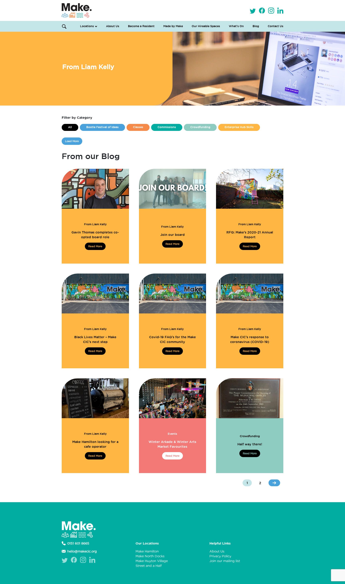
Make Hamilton (147, 551)
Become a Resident (141, 26)
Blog (256, 26)
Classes (138, 127)
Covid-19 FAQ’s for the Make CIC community (172, 339)
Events (172, 433)
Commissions (167, 127)
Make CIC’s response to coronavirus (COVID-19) (249, 339)
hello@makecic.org (82, 551)
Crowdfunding (200, 127)
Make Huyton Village (152, 561)
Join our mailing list (224, 561)
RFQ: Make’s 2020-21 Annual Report (249, 234)
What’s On (236, 26)
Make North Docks (150, 556)
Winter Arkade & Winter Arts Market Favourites (172, 444)
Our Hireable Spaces (206, 26)
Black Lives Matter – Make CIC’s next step (95, 339)
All (70, 127)
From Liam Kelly (95, 224)
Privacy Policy (220, 556)
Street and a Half (149, 565)
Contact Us (275, 26)
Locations (87, 26)
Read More (95, 246)
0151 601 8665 (78, 543)
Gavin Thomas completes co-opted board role (95, 234)
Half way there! (249, 444)
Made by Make (173, 26)
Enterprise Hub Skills (239, 127)
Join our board (172, 234)
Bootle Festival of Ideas (102, 127)
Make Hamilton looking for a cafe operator (95, 444)
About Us (112, 26)
